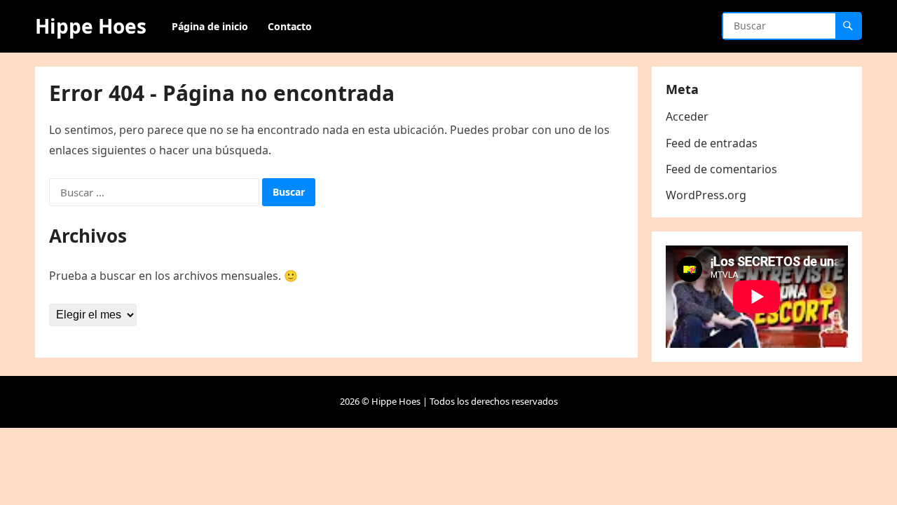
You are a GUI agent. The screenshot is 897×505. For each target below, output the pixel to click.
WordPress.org (706, 195)
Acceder (687, 116)
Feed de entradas (712, 143)
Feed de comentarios (721, 169)
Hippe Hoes (90, 26)
